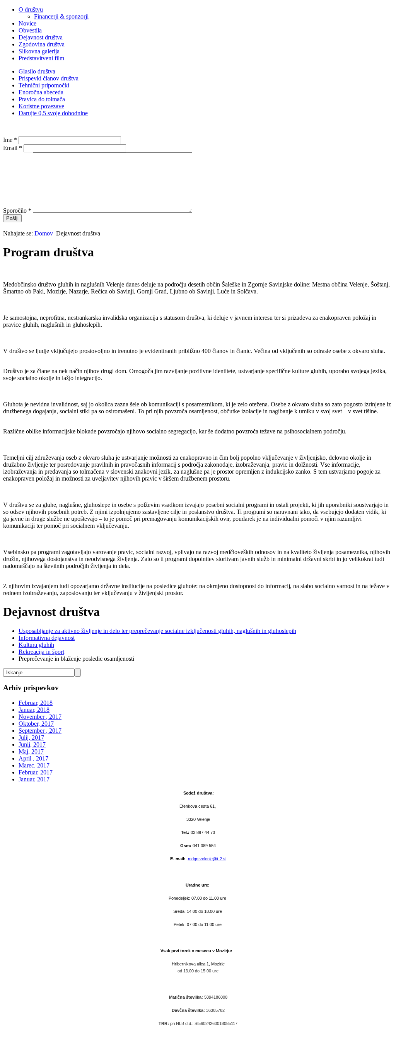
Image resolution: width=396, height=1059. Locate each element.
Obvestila (30, 30)
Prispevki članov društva (49, 78)
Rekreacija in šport (41, 651)
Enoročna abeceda (41, 92)
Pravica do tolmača (42, 99)
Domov (43, 233)
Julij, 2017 (31, 737)
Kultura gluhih (36, 644)
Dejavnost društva (41, 37)
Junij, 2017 (32, 744)
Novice (27, 23)
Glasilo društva (37, 71)
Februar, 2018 (36, 702)
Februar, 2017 (36, 772)
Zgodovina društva (42, 44)
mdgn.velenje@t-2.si (207, 858)
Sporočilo (17, 210)
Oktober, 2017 (36, 723)
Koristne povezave (41, 106)
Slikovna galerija (39, 51)
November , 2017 (40, 716)
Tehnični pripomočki (44, 85)
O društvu (31, 9)
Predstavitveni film (41, 58)
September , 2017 (40, 730)
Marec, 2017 (34, 765)
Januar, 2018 (34, 709)
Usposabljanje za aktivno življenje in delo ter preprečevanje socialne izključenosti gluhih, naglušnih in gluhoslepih (157, 631)
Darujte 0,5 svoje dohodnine (53, 113)
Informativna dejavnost (47, 637)
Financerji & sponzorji (61, 16)
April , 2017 (33, 758)
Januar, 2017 (34, 779)
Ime (10, 139)
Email (12, 148)
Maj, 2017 (31, 751)
